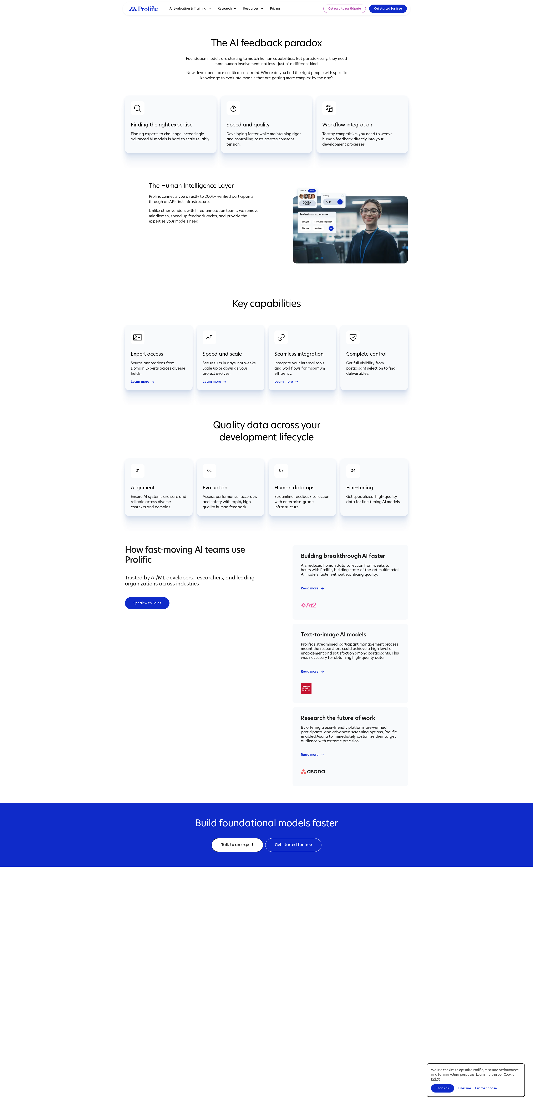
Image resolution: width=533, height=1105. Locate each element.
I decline (464, 1088)
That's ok (442, 1088)
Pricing (275, 8)
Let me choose (486, 1088)
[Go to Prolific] (143, 9)
